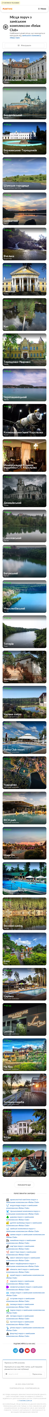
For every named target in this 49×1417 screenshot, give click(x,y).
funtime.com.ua (26, 1400)
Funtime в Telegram (11, 3)
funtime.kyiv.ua (17, 1388)
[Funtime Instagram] (33, 1350)
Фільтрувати (25, 45)
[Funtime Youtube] (28, 1350)
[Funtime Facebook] (22, 1350)
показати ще (24, 1184)
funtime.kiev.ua (32, 1388)
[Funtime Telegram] (16, 1350)
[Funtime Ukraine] (8, 9)
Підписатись (37, 1374)
